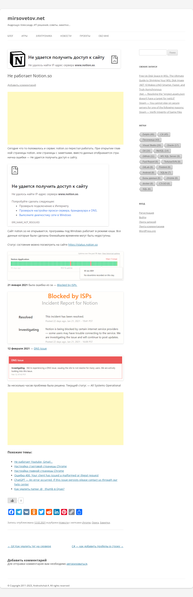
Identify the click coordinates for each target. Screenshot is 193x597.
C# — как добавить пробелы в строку (97, 546)
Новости (65, 36)
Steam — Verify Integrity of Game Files (160, 112)
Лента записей (147, 222)
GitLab (148, 167)
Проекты (85, 36)
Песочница (151, 140)
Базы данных (151, 178)
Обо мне (104, 36)
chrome (86, 522)
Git (146, 150)
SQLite (165, 172)
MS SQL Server (170, 156)
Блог (10, 36)
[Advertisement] (65, 118)
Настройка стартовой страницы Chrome (40, 466)
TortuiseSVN (172, 161)
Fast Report (150, 161)
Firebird (164, 167)
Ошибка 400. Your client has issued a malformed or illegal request (56, 475)
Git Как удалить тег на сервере (29, 546)
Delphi (148, 134)
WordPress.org (147, 231)
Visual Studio (152, 145)
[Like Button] (12, 500)
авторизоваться (77, 564)
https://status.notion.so (83, 244)
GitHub (148, 156)
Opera (95, 522)
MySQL (162, 150)
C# (164, 134)
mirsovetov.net (26, 18)
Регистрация (146, 213)
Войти (142, 217)
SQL (147, 189)
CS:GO (164, 183)
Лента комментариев (151, 226)
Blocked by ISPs (67, 285)
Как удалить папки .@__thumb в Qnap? (39, 489)
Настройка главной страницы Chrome (39, 471)
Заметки (105, 522)
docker (148, 183)
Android (148, 172)
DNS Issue (40, 348)
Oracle (173, 145)
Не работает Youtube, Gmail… (33, 462)
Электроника (44, 36)
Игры (24, 36)
